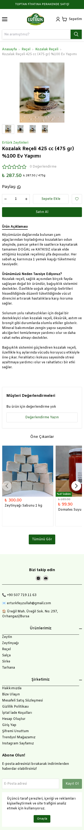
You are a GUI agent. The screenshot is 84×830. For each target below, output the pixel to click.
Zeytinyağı (10, 643)
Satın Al (42, 212)
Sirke (6, 661)
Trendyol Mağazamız (18, 737)
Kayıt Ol (72, 784)
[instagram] (38, 578)
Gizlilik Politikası (15, 707)
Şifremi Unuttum (15, 731)
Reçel (26, 49)
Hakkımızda (11, 688)
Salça (6, 655)
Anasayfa (9, 49)
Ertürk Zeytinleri (15, 143)
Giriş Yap (9, 725)
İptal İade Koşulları (17, 713)
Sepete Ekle (50, 199)
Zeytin (7, 637)
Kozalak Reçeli (46, 49)
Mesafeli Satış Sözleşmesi (22, 700)
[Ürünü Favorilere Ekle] (77, 199)
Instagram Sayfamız (18, 743)
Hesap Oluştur (13, 719)
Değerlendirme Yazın (42, 417)
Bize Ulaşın (11, 694)
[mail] (46, 578)
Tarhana (8, 668)
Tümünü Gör (42, 539)
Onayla (42, 819)
